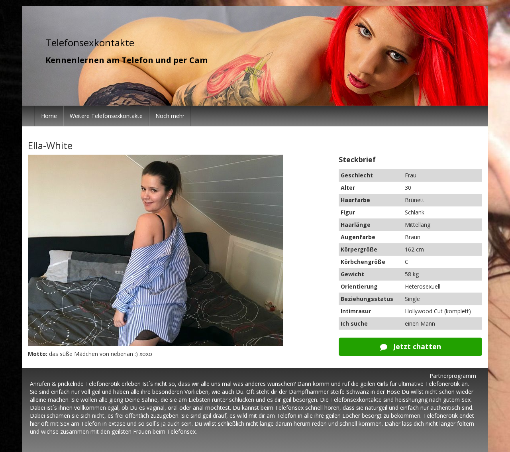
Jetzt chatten (416, 346)
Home (49, 116)
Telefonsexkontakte (89, 42)
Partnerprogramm (453, 375)
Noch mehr (169, 116)
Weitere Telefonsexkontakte (106, 116)
